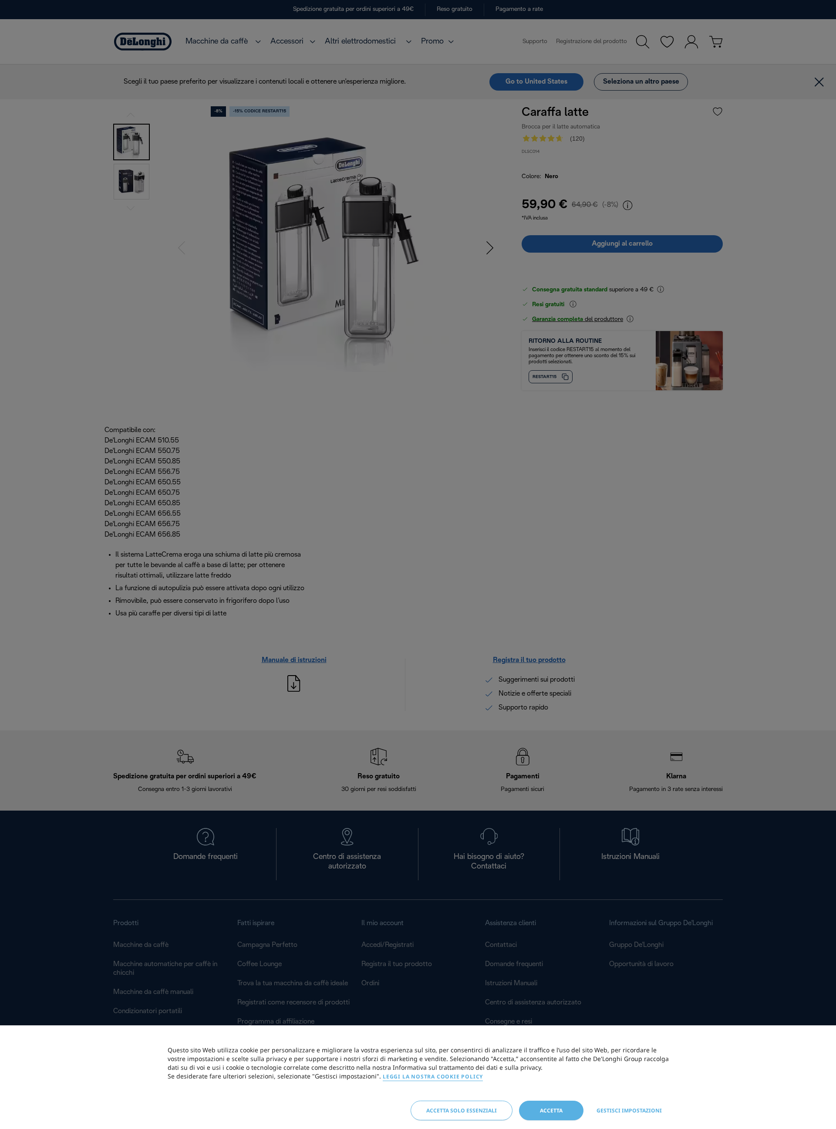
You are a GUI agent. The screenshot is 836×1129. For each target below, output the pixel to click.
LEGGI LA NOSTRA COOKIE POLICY (433, 1076)
